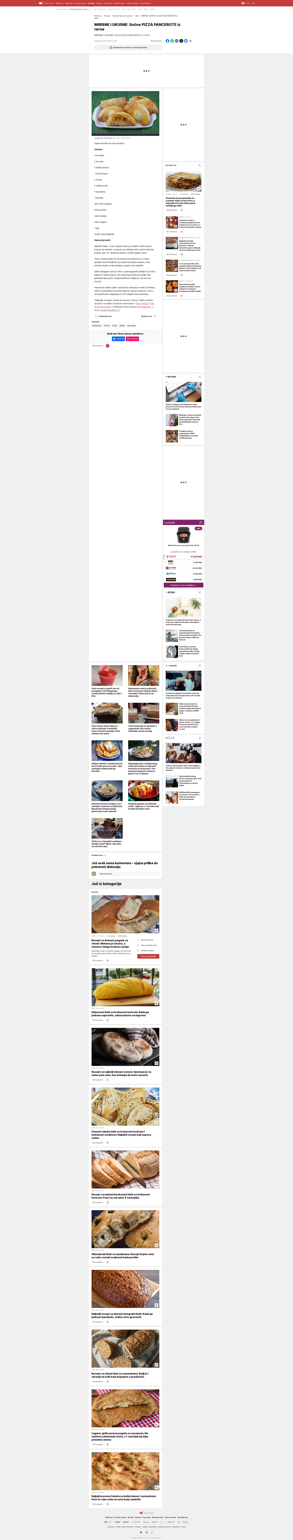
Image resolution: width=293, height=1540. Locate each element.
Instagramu (145, 307)
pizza (115, 326)
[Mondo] (108, 1522)
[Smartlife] (171, 1522)
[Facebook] (141, 1532)
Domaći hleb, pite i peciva (122, 16)
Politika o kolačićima (149, 1527)
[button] (156, 41)
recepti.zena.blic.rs (109, 310)
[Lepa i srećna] (146, 1522)
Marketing (176, 1527)
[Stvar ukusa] (46, 3)
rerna (122, 326)
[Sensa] (154, 1522)
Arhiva (183, 1527)
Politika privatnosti (164, 1527)
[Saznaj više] (199, 377)
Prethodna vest (105, 316)
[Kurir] (117, 1522)
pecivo (107, 326)
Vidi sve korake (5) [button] (148, 956)
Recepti (107, 16)
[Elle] (162, 1522)
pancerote (96, 326)
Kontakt (138, 1527)
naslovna (131, 326)
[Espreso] (126, 1522)
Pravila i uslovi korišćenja (125, 1527)
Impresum (111, 1527)
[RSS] (152, 1532)
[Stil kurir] (179, 1522)
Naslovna (97, 16)
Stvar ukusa (141, 303)
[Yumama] (135, 1522)
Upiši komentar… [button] (106, 874)
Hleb (137, 16)
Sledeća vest (146, 316)
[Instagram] (146, 1532)
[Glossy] (185, 1522)
